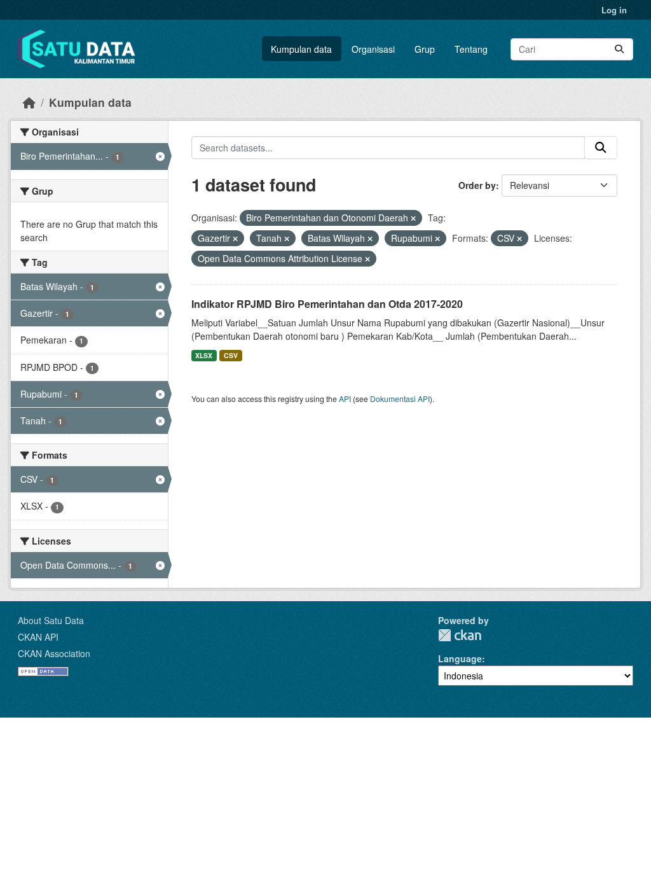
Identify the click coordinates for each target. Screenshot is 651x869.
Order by (477, 185)
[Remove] (413, 218)
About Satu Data (51, 620)
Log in (614, 10)
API (345, 398)
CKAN (459, 635)
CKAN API (38, 636)
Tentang (471, 49)
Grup (425, 49)
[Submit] (619, 49)
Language (460, 658)
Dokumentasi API (400, 398)
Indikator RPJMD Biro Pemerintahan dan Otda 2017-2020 (327, 303)
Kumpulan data (301, 49)
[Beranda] (29, 102)
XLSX (203, 355)
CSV (231, 355)
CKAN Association (54, 653)
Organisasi (373, 49)
